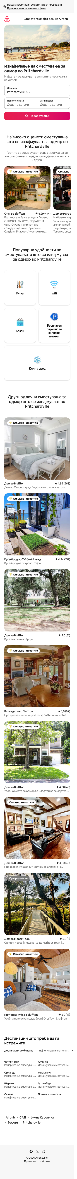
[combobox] (37, 92)
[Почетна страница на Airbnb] (7, 19)
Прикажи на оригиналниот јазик (26, 8)
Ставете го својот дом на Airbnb (46, 19)
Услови (46, 1161)
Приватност (31, 1161)
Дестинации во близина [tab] (18, 1050)
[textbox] (20, 105)
